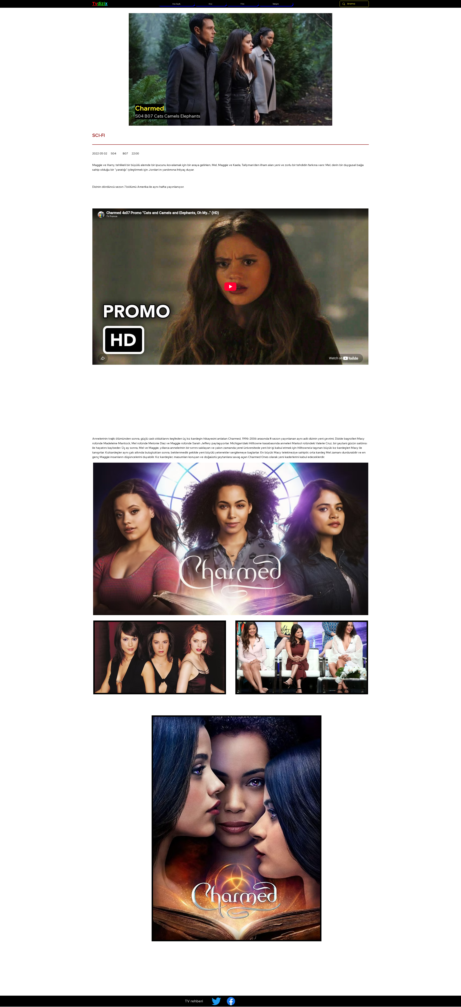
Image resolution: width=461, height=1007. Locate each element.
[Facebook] (230, 1001)
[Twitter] (216, 1001)
